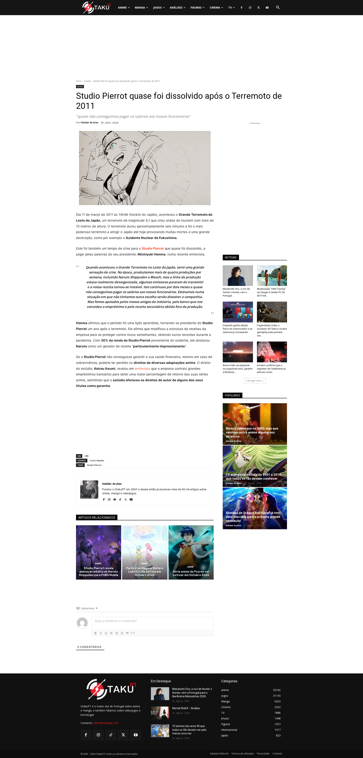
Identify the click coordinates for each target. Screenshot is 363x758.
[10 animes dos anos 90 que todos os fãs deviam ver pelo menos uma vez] (160, 730)
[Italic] (100, 633)
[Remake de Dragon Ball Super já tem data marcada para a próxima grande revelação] (255, 508)
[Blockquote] (127, 633)
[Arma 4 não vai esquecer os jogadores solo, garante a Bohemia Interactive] (238, 352)
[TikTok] (120, 498)
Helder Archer (90, 122)
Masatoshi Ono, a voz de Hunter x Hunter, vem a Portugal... (236, 292)
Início (79, 81)
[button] (277, 7)
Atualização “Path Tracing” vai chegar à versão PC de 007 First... (271, 292)
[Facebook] (241, 7)
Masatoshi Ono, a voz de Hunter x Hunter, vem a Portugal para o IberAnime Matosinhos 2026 (192, 692)
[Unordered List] (122, 633)
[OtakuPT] (96, 7)
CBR (86, 455)
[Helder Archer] (89, 490)
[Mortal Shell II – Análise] (160, 713)
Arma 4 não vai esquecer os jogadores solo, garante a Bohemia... (237, 369)
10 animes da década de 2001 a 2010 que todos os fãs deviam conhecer (253, 476)
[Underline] (106, 633)
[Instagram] (250, 7)
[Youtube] (267, 7)
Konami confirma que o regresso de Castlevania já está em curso (271, 369)
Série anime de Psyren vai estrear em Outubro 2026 (191, 573)
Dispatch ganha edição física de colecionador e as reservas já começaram (237, 329)
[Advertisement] (181, 48)
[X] (258, 7)
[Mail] (114, 498)
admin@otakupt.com (106, 723)
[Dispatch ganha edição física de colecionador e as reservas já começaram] (238, 312)
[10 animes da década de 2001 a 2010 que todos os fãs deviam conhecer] (255, 466)
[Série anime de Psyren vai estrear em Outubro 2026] (191, 552)
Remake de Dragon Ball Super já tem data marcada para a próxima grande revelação (253, 517)
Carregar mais (253, 380)
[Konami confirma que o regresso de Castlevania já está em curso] (272, 352)
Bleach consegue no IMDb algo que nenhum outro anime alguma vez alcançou (252, 432)
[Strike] (111, 633)
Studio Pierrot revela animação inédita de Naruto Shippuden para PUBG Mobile (98, 572)
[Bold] (95, 633)
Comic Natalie (97, 460)
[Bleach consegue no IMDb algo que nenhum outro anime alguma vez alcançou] (255, 424)
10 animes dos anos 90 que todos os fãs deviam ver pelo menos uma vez (189, 730)
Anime (87, 81)
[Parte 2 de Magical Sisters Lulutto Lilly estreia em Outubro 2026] (144, 552)
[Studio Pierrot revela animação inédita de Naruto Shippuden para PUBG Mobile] (98, 552)
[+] (133, 632)
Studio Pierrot (94, 465)
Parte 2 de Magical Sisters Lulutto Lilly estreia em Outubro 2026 (144, 572)
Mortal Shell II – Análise (186, 708)
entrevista (142, 368)
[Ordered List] (116, 633)
